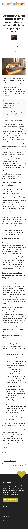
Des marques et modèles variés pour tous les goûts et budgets (13, 113)
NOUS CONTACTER (10, 499)
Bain (5, 452)
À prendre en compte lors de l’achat (14, 116)
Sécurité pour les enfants (12, 109)
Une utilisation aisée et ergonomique (9, 107)
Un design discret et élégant (11, 103)
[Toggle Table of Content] (23, 101)
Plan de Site (6, 521)
